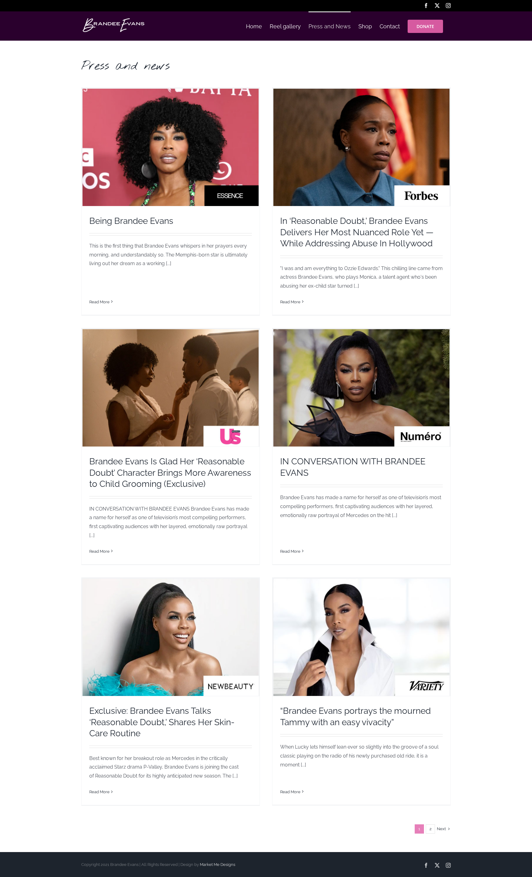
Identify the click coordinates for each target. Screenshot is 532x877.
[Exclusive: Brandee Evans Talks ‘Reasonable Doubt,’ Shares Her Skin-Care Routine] (171, 637)
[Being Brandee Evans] (171, 147)
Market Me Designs (217, 864)
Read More (99, 302)
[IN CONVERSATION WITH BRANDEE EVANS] (361, 388)
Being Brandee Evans (131, 221)
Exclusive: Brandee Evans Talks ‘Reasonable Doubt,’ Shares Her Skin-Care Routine (162, 722)
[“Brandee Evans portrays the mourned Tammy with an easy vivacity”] (361, 637)
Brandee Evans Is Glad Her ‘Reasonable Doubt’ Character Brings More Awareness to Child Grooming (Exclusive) (170, 472)
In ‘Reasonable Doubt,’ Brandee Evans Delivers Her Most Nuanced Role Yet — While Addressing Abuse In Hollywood (356, 232)
